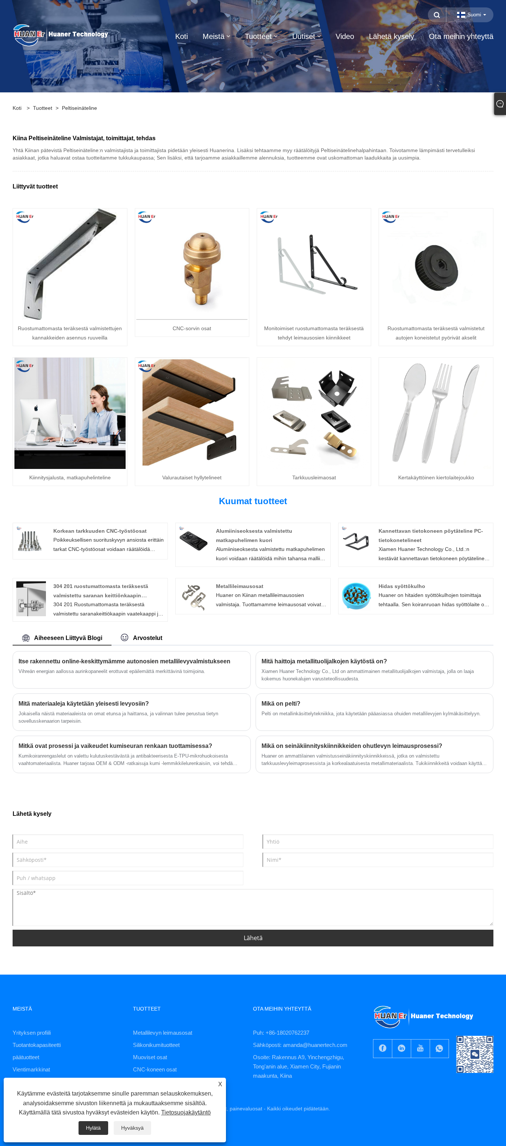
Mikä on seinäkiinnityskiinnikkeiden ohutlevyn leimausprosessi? (352, 746)
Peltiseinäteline (79, 108)
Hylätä (93, 1128)
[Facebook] (382, 1048)
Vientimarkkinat (31, 1069)
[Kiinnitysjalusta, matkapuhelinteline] (70, 413)
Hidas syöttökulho (402, 586)
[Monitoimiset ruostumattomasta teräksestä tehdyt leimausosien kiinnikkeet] (314, 264)
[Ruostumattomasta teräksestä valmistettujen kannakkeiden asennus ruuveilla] (70, 264)
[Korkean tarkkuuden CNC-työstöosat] (31, 541)
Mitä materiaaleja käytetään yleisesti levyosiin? (84, 703)
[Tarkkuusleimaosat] (314, 413)
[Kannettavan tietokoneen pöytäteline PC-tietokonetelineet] (356, 541)
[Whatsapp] (439, 1048)
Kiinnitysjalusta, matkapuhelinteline (70, 477)
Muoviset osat (150, 1057)
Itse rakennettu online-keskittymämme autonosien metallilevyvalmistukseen (124, 661)
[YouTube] (420, 1048)
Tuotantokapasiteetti (37, 1045)
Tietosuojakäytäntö (186, 1112)
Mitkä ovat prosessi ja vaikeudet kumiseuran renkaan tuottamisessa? (115, 746)
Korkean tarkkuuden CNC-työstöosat (100, 531)
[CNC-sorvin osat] (191, 264)
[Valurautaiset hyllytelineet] (191, 413)
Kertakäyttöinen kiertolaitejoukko (436, 477)
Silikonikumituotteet (156, 1045)
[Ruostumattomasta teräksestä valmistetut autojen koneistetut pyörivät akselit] (436, 264)
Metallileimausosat (239, 586)
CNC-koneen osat (155, 1069)
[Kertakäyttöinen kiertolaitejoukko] (436, 413)
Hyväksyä (132, 1128)
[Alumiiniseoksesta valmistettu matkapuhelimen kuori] (194, 541)
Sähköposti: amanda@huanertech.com (300, 1045)
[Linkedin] (401, 1048)
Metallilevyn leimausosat (162, 1033)
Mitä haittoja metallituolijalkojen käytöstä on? (324, 661)
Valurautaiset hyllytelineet (192, 477)
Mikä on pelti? (281, 703)
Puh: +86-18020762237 (281, 1033)
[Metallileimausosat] (194, 596)
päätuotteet (26, 1057)
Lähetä (253, 938)
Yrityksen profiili (32, 1033)
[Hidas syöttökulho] (356, 596)
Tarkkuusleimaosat (314, 477)
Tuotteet (42, 108)
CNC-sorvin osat (192, 328)
